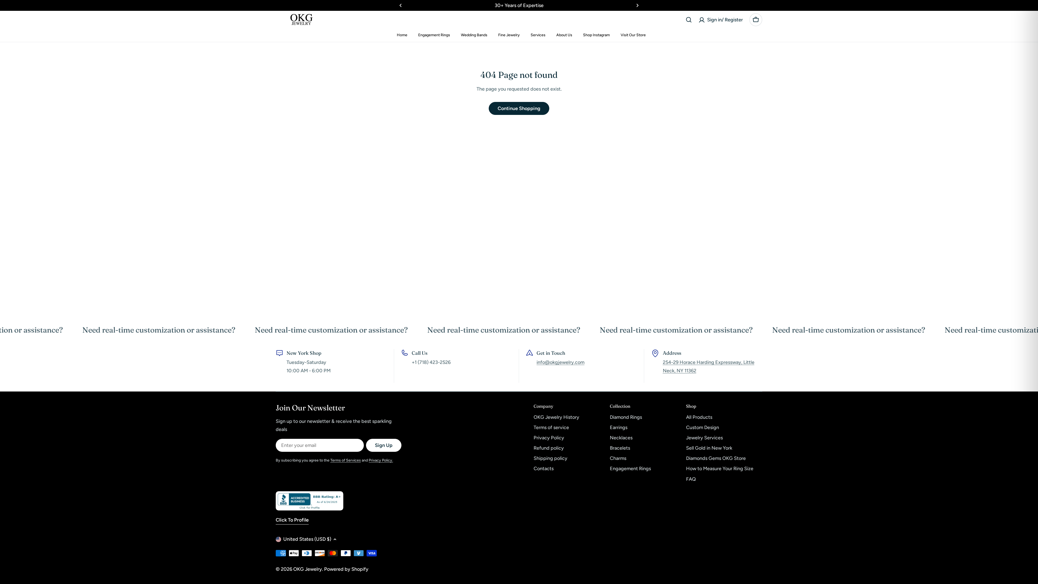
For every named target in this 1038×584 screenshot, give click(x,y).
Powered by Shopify (346, 569)
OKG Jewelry (307, 569)
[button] (400, 5)
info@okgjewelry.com (560, 362)
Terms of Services (345, 460)
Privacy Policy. (381, 460)
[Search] (689, 19)
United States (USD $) (307, 539)
